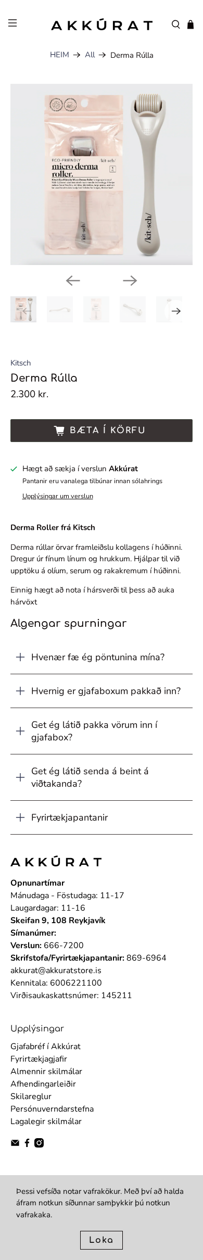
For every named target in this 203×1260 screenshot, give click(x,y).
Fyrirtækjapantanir (69, 817)
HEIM (59, 55)
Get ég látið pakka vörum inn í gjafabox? (94, 731)
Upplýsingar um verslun (57, 496)
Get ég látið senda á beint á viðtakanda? (90, 777)
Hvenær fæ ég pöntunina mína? (97, 657)
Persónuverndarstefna (52, 1109)
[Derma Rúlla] (101, 174)
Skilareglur (31, 1096)
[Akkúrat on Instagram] (39, 1145)
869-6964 (146, 958)
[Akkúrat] (102, 24)
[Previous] (73, 280)
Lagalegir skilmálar (46, 1121)
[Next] (130, 280)
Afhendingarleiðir (43, 1084)
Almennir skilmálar (46, 1071)
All (90, 55)
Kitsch (20, 363)
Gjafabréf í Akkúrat (45, 1046)
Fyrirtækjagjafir (38, 1059)
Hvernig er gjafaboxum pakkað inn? (106, 691)
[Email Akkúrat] (15, 1145)
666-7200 (64, 945)
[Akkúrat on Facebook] (27, 1145)
